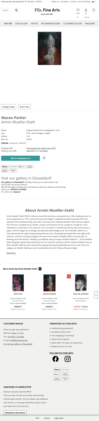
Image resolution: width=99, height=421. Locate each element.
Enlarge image (8, 107)
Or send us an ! (11, 192)
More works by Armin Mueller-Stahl (22, 269)
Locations (65, 1)
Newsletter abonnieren (15, 412)
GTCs (37, 418)
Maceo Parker (49, 294)
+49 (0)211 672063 (15, 336)
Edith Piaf (18, 294)
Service (74, 1)
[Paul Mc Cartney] (81, 282)
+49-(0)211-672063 (34, 1)
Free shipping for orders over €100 (41, 148)
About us (55, 1)
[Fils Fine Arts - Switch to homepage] (47, 13)
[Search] (16, 10)
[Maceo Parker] (49, 282)
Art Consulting (84, 1)
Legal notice (58, 418)
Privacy (47, 418)
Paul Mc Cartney (80, 294)
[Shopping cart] (94, 10)
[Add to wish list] (44, 158)
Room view (24, 107)
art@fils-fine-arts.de (18, 340)
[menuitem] (56, 1)
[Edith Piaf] (18, 282)
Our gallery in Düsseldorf (12, 182)
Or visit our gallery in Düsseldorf (18, 344)
